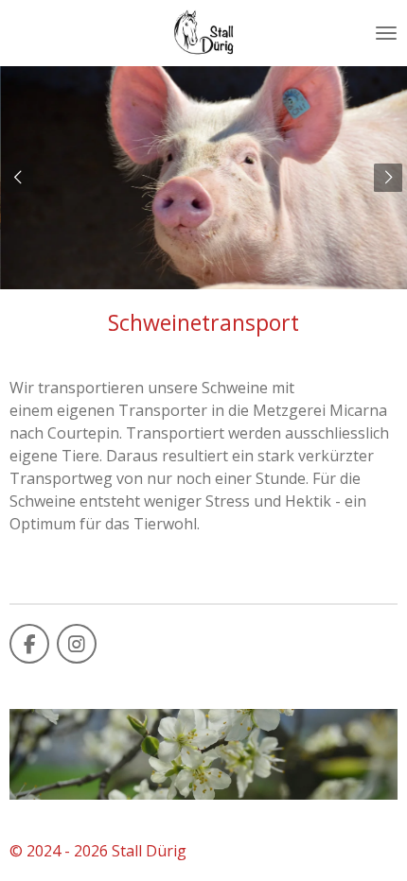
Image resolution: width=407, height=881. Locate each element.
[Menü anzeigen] (386, 33)
